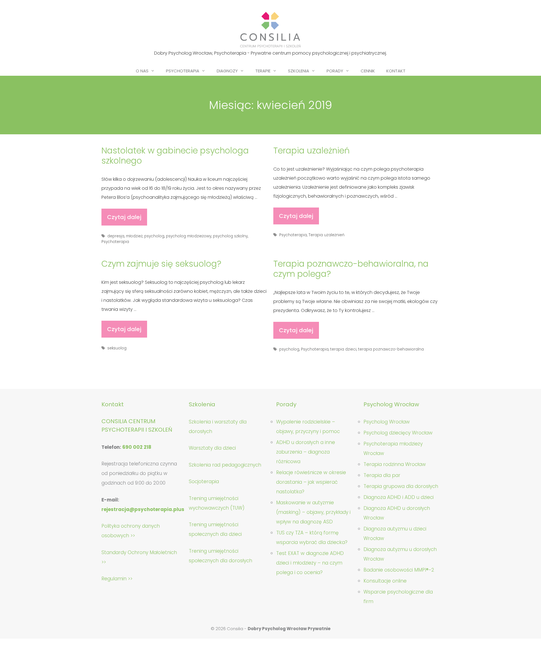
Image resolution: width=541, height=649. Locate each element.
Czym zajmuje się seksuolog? (161, 264)
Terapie (262, 71)
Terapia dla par (381, 475)
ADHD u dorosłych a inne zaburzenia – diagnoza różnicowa (305, 452)
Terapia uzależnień (311, 150)
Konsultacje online (385, 580)
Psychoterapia (182, 71)
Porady (335, 71)
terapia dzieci (343, 349)
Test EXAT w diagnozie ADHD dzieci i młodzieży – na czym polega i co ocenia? (310, 563)
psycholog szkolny (230, 236)
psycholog (154, 236)
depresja (115, 236)
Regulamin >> (116, 578)
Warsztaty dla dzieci (212, 448)
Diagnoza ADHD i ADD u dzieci (398, 497)
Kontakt (395, 71)
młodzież (134, 236)
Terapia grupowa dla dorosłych (400, 486)
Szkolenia (298, 71)
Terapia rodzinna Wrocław (394, 464)
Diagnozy (227, 71)
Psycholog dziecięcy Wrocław (398, 432)
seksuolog (117, 348)
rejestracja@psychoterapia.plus (142, 509)
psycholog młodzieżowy (188, 236)
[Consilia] (270, 29)
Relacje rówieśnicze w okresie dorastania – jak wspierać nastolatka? (311, 482)
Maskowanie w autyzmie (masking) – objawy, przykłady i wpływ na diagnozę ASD (313, 512)
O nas (142, 71)
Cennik (368, 71)
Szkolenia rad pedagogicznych (225, 464)
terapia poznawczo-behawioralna (391, 349)
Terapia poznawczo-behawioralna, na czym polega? (351, 269)
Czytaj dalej (126, 219)
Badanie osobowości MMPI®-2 (398, 570)
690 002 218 (136, 447)
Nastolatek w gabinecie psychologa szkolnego (175, 155)
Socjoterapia (204, 481)
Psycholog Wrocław (386, 421)
